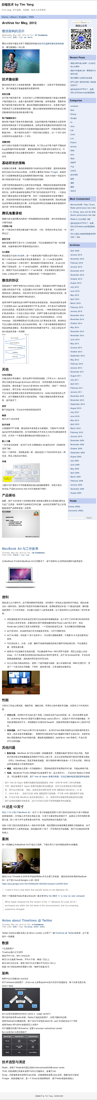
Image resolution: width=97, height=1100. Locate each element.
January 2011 (76, 392)
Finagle (54, 171)
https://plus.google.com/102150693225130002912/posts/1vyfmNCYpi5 (35, 883)
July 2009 (74, 460)
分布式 (73, 170)
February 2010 (76, 432)
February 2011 (76, 387)
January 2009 (76, 484)
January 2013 (76, 347)
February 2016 (76, 262)
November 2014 (77, 319)
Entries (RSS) (74, 506)
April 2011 (74, 383)
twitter (36, 926)
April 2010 (74, 424)
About (13, 16)
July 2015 (74, 287)
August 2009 (75, 456)
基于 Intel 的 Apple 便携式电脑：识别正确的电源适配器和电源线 (60, 776)
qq (25, 37)
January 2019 (76, 254)
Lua (72, 138)
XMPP (73, 162)
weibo (42, 926)
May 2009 (74, 468)
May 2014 (74, 327)
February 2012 (76, 363)
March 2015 (75, 303)
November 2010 (77, 400)
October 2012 (76, 351)
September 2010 (77, 404)
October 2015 (76, 278)
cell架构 (20, 255)
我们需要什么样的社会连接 (81, 77)
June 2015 (74, 291)
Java (72, 126)
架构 (72, 178)
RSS (31, 16)
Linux (72, 134)
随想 (72, 186)
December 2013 (77, 331)
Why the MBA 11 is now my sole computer (64, 895)
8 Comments (38, 924)
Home (5, 16)
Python (73, 142)
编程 (72, 182)
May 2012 (74, 359)
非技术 (73, 190)
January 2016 (76, 266)
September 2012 (77, 355)
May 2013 (74, 343)
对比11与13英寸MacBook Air (16, 812)
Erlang (73, 114)
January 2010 (76, 436)
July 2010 (74, 412)
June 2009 (74, 464)
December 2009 (77, 440)
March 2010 (75, 428)
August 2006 (75, 492)
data (72, 110)
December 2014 (77, 315)
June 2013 (74, 339)
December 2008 (77, 488)
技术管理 (74, 174)
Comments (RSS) (75, 510)
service (73, 146)
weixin (30, 37)
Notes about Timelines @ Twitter (27, 920)
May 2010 (74, 420)
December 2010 (77, 396)
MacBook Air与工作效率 (20, 548)
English (23, 16)
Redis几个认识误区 (78, 219)
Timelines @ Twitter (64, 932)
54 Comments (38, 552)
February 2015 (76, 307)
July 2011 (74, 379)
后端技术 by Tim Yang (18, 4)
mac (27, 555)
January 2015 (76, 311)
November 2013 (77, 335)
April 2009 (74, 472)
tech (72, 154)
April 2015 (74, 299)
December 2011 (77, 371)
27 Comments (41, 35)
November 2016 (77, 258)
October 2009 (76, 448)
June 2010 (74, 416)
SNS (72, 150)
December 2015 (77, 270)
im (71, 122)
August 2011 (75, 375)
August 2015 (75, 283)
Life (72, 130)
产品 (72, 166)
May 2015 (74, 295)
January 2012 (76, 367)
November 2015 (77, 274)
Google (73, 118)
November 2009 (77, 444)
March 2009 (75, 476)
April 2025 (74, 250)
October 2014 (76, 323)
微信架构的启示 (13, 31)
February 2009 (76, 480)
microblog (28, 926)
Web (72, 158)
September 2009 (77, 452)
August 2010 (75, 408)
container (74, 106)
